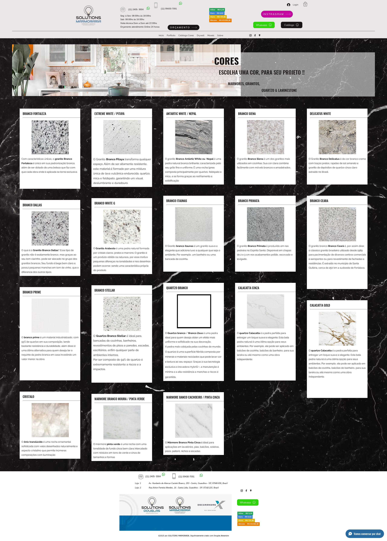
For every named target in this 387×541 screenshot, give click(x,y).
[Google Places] (259, 35)
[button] (305, 4)
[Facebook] (255, 35)
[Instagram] (250, 35)
